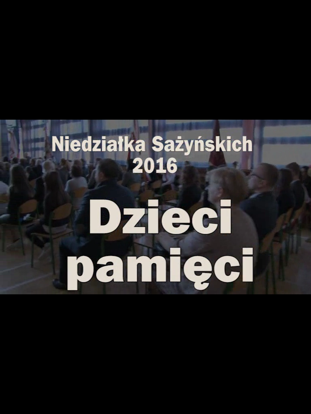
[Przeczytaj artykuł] (289, 287)
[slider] (155, 279)
